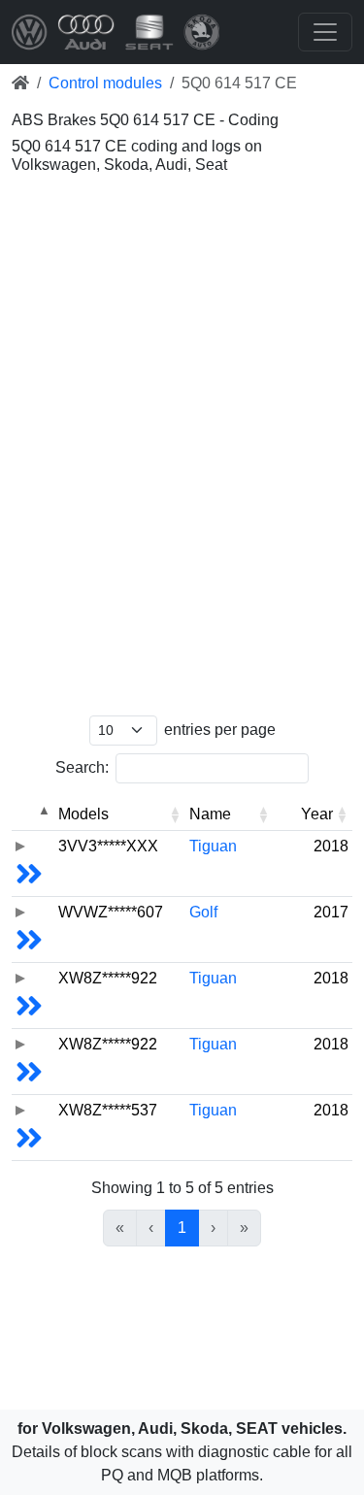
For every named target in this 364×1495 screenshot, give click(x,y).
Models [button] (83, 814)
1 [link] (182, 1227)
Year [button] (317, 814)
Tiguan (213, 846)
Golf (203, 912)
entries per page (220, 729)
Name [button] (210, 814)
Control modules (105, 83)
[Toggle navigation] (325, 32)
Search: (82, 767)
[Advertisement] (182, 259)
